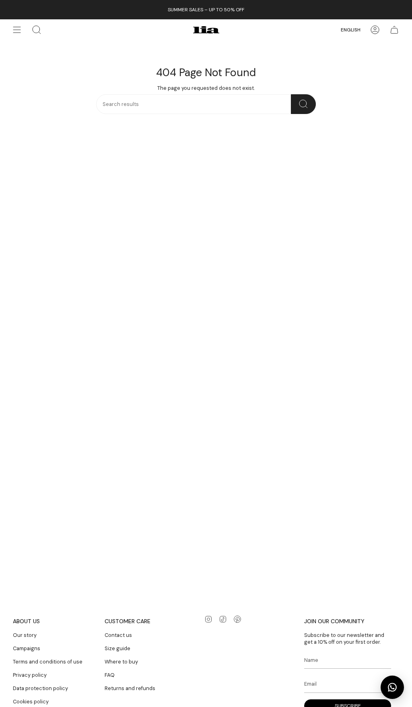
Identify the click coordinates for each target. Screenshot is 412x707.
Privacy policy (30, 675)
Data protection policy (40, 688)
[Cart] (394, 29)
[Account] (375, 29)
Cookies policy (31, 701)
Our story (25, 635)
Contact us (118, 635)
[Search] (303, 104)
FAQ (110, 675)
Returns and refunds (130, 688)
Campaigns (26, 648)
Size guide (117, 648)
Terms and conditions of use (47, 661)
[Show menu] (17, 29)
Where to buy (121, 661)
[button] (36, 29)
